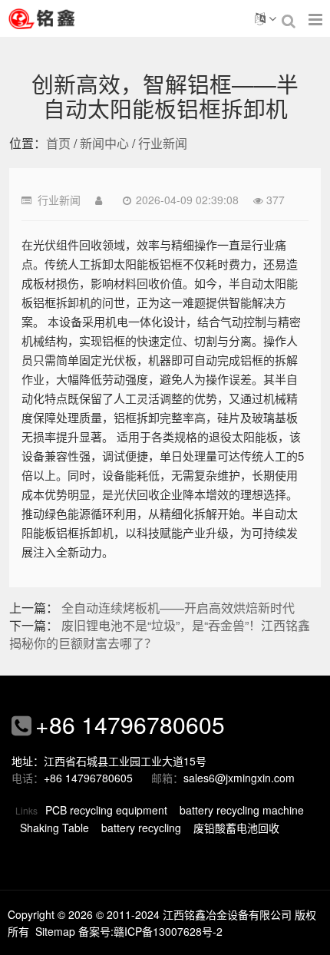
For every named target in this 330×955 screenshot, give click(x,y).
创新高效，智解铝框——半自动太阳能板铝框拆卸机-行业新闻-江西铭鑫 (61, 18)
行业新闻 (162, 143)
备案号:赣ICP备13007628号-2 (150, 931)
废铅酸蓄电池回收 (236, 827)
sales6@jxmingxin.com (239, 777)
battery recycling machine (242, 810)
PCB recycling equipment (106, 810)
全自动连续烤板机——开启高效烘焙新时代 (178, 607)
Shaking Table (54, 827)
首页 (58, 143)
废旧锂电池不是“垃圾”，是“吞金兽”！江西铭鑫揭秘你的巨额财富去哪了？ (159, 634)
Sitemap (55, 931)
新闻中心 (104, 143)
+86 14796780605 (130, 724)
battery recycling (141, 827)
